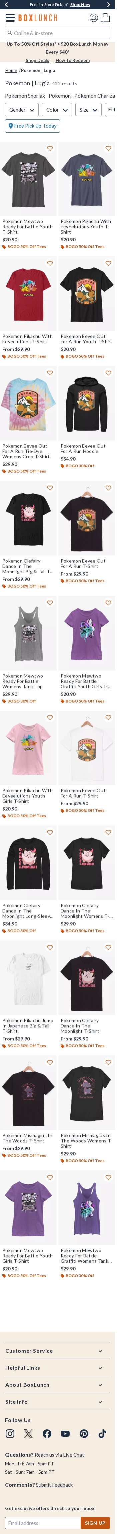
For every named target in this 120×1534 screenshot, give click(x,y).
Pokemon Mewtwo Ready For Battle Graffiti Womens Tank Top (84, 1256)
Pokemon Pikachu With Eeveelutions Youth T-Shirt (86, 227)
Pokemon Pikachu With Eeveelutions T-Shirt (27, 339)
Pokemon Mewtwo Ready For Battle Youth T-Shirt (27, 227)
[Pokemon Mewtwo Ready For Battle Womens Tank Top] (28, 633)
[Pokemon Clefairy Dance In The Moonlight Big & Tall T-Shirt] (28, 518)
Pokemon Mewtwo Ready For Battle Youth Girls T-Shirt (27, 1256)
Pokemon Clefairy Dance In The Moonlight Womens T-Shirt (85, 911)
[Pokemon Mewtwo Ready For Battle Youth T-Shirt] (28, 179)
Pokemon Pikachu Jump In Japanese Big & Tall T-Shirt (27, 1026)
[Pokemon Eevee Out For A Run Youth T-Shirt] (86, 293)
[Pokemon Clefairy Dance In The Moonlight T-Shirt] (86, 977)
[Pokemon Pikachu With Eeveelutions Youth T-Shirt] (86, 179)
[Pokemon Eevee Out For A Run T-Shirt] (86, 518)
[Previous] (6, 4)
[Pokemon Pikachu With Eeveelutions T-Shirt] (28, 293)
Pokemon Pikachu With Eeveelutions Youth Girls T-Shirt (27, 796)
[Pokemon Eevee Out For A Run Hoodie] (86, 403)
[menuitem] (105, 17)
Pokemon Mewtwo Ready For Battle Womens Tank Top (22, 681)
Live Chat (73, 1455)
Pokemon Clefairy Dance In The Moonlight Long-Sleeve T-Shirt (27, 911)
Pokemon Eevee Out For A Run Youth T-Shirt (87, 339)
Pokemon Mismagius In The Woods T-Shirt (27, 1138)
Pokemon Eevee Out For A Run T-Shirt (83, 563)
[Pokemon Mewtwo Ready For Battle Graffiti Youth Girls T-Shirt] (86, 633)
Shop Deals (37, 60)
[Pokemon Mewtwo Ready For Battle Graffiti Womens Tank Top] (86, 1207)
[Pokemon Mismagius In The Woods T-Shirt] (28, 1092)
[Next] (108, 4)
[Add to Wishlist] (50, 148)
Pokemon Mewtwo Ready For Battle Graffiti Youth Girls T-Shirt (84, 681)
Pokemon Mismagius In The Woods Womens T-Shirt (87, 1141)
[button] (9, 18)
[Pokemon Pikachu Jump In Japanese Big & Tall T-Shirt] (28, 977)
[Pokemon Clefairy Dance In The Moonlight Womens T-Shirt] (86, 862)
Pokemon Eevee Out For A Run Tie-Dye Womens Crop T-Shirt (26, 451)
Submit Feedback (54, 1485)
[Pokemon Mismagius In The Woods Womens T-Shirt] (86, 1092)
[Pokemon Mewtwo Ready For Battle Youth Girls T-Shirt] (28, 1207)
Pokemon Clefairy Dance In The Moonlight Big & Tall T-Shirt (27, 566)
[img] (10, 1434)
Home (11, 70)
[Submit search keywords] (10, 32)
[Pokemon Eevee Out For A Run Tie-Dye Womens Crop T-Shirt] (28, 403)
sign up (95, 1523)
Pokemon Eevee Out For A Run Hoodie (83, 448)
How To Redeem (73, 60)
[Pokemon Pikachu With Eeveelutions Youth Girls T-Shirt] (28, 748)
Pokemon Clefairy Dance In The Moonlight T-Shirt (80, 1026)
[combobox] (57, 32)
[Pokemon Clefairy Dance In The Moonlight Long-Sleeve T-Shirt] (28, 862)
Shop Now (80, 4)
